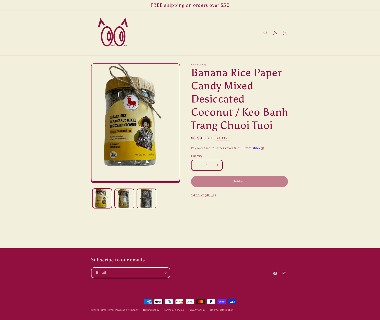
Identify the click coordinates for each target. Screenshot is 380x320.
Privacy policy (197, 309)
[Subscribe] (165, 272)
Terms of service (174, 309)
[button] (265, 33)
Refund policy (151, 309)
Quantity (197, 156)
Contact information (221, 309)
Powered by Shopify (127, 310)
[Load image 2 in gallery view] (124, 199)
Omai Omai (107, 310)
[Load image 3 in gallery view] (147, 199)
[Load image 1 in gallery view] (102, 199)
